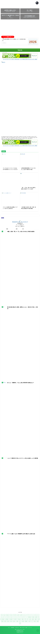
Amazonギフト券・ (16, 221)
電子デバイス (31, 621)
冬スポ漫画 (2, 619)
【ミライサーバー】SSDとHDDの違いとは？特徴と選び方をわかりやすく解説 (20, 59)
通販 (17, 621)
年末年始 (19, 619)
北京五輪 (6, 619)
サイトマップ (30, 627)
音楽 (35, 621)
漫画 (33, 619)
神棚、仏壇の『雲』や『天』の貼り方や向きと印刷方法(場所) (20, 231)
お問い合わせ (17, 627)
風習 (37, 621)
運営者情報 (12, 627)
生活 (38, 619)
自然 (5, 621)
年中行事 (15, 619)
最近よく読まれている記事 (23, 627)
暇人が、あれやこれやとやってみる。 (20, 629)
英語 (8, 621)
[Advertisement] (20, 27)
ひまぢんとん (20, 5)
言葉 (11, 621)
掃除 (22, 619)
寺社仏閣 (11, 619)
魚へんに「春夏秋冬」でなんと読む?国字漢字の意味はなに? (20, 382)
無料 (35, 619)
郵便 (23, 621)
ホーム (9, 627)
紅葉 (2, 621)
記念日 (14, 621)
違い (20, 621)
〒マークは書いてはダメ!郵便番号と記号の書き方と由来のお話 (21, 533)
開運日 (26, 621)
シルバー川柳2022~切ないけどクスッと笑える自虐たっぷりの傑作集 (22, 458)
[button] (37, 2)
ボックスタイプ (24, 221)
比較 (30, 619)
